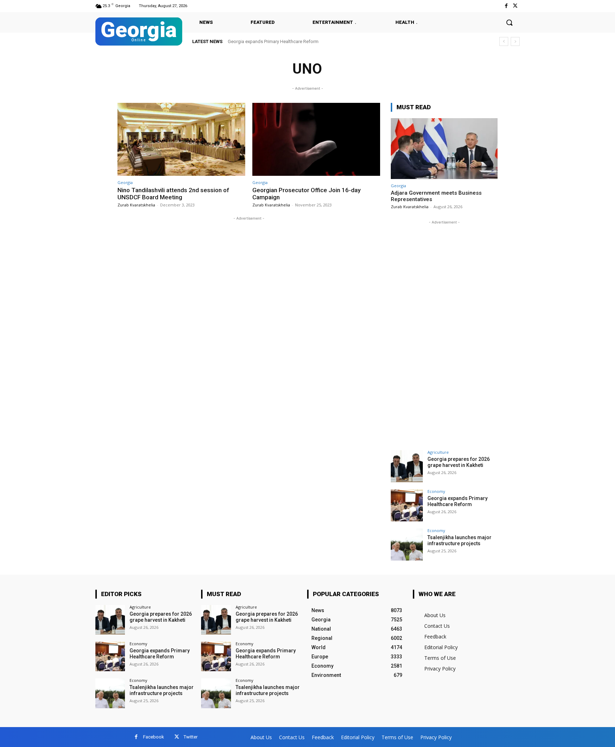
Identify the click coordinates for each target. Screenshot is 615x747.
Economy (436, 491)
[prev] (503, 41)
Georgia (125, 182)
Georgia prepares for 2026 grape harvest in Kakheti (458, 462)
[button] (509, 22)
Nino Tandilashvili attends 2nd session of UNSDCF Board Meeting (173, 193)
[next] (515, 41)
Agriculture (438, 452)
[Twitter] (515, 5)
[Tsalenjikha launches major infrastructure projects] (407, 544)
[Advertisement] (444, 333)
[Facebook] (506, 5)
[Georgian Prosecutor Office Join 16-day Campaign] (316, 139)
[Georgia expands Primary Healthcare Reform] (407, 505)
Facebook (153, 737)
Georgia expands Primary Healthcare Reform (457, 501)
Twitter (191, 737)
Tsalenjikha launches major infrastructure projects (285, 41)
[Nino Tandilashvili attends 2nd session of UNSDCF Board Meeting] (181, 139)
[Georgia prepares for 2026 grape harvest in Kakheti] (407, 466)
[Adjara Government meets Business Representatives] (444, 148)
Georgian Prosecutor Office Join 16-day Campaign (306, 193)
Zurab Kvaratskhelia (136, 204)
